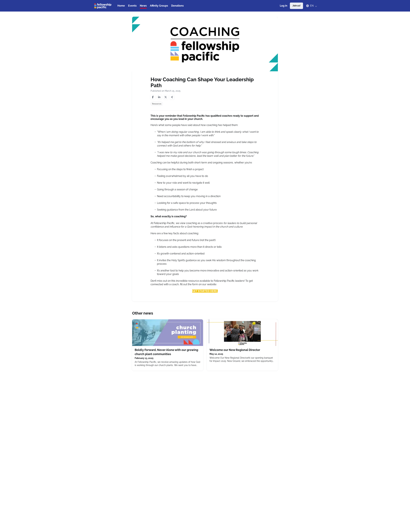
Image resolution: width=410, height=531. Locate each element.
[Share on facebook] (153, 97)
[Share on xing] (172, 97)
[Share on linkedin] (159, 97)
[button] (310, 6)
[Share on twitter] (165, 97)
